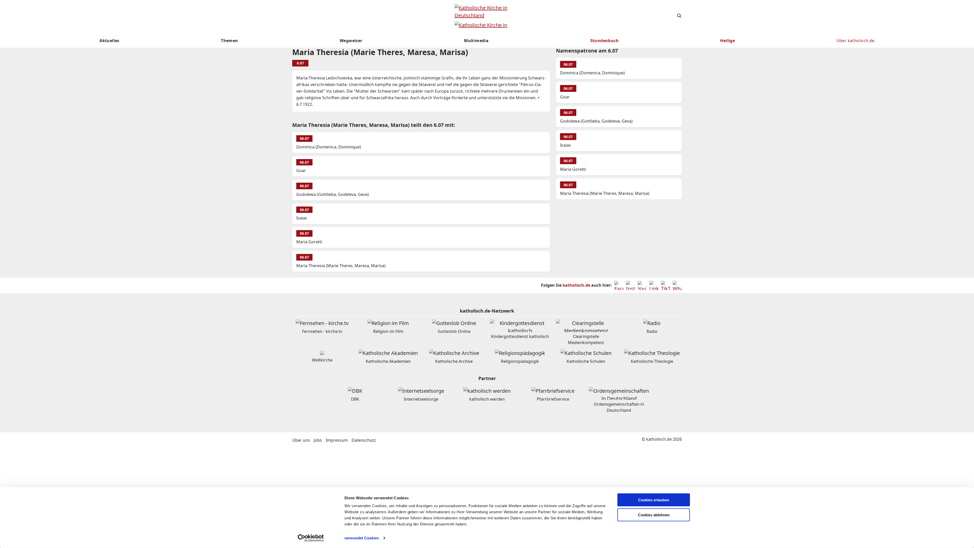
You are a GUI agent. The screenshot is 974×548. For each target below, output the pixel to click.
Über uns (301, 440)
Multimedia (476, 40)
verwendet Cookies (361, 538)
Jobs (318, 440)
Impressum (337, 440)
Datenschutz (364, 440)
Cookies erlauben (653, 500)
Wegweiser (351, 40)
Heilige (727, 40)
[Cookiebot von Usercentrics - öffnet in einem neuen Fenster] (311, 538)
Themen (229, 40)
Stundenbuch (604, 40)
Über (856, 40)
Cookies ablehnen (654, 515)
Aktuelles (109, 40)
